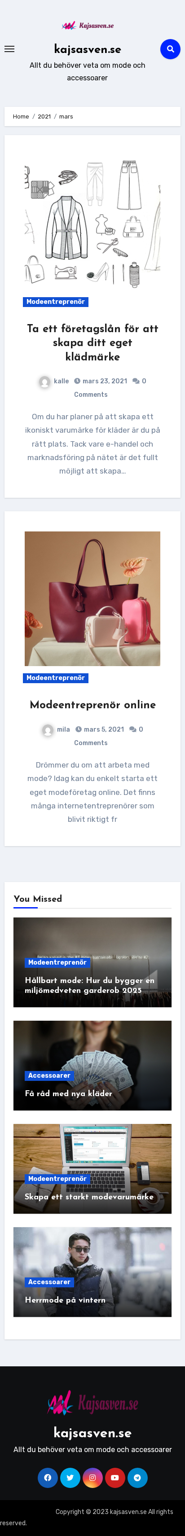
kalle (61, 381)
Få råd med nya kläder (68, 1094)
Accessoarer (49, 1076)
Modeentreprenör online (93, 705)
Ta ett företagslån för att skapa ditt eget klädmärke (93, 343)
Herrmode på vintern (65, 1301)
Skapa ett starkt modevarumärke (89, 1198)
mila (63, 729)
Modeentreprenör (55, 302)
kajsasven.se (87, 50)
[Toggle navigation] (9, 49)
